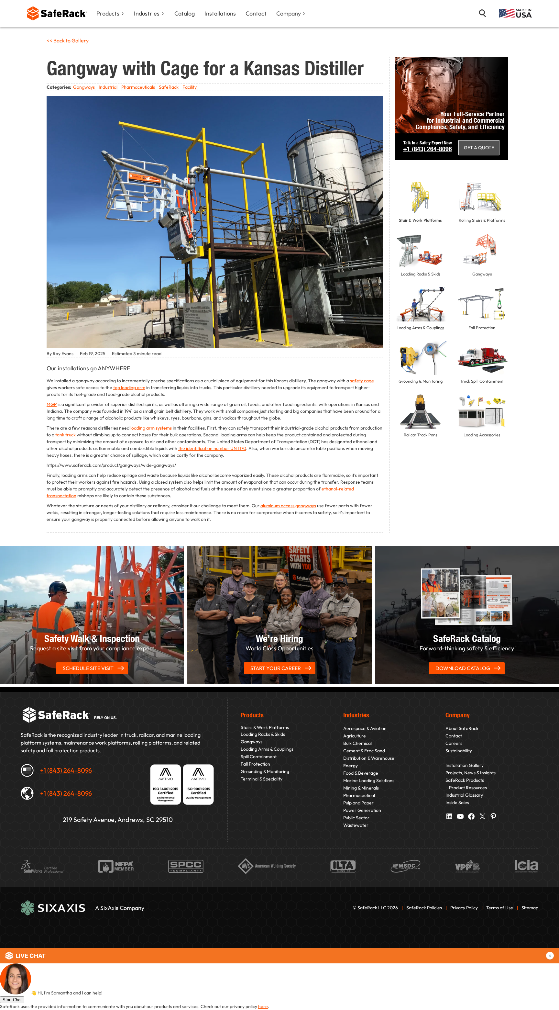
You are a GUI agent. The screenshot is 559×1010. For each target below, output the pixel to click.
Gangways (84, 87)
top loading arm (129, 387)
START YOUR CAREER (275, 668)
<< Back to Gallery (68, 40)
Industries (146, 13)
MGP (52, 404)
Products (107, 13)
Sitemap (529, 908)
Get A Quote (479, 148)
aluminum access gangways (288, 506)
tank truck (65, 435)
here (263, 1006)
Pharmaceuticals (138, 87)
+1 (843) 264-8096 (66, 770)
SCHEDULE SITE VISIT (88, 668)
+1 (427, 149)
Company (288, 13)
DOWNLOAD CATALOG (462, 668)
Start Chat (12, 999)
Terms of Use (499, 908)
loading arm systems (151, 428)
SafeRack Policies (424, 908)
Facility (190, 87)
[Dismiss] (550, 956)
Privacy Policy (464, 908)
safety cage (362, 381)
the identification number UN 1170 (212, 448)
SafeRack (169, 87)
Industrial (108, 87)
